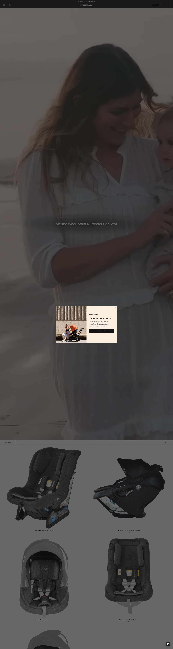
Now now (102, 334)
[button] (168, 644)
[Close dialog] (115, 307)
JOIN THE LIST (101, 331)
